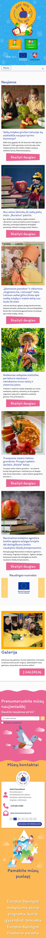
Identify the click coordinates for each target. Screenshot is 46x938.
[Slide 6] (31, 810)
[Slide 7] (35, 810)
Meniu (6, 67)
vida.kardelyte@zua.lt (19, 804)
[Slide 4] (23, 810)
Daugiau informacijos (29, 815)
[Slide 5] (27, 810)
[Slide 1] (11, 810)
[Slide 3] (19, 810)
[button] (6, 627)
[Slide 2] (15, 810)
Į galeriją (32, 669)
